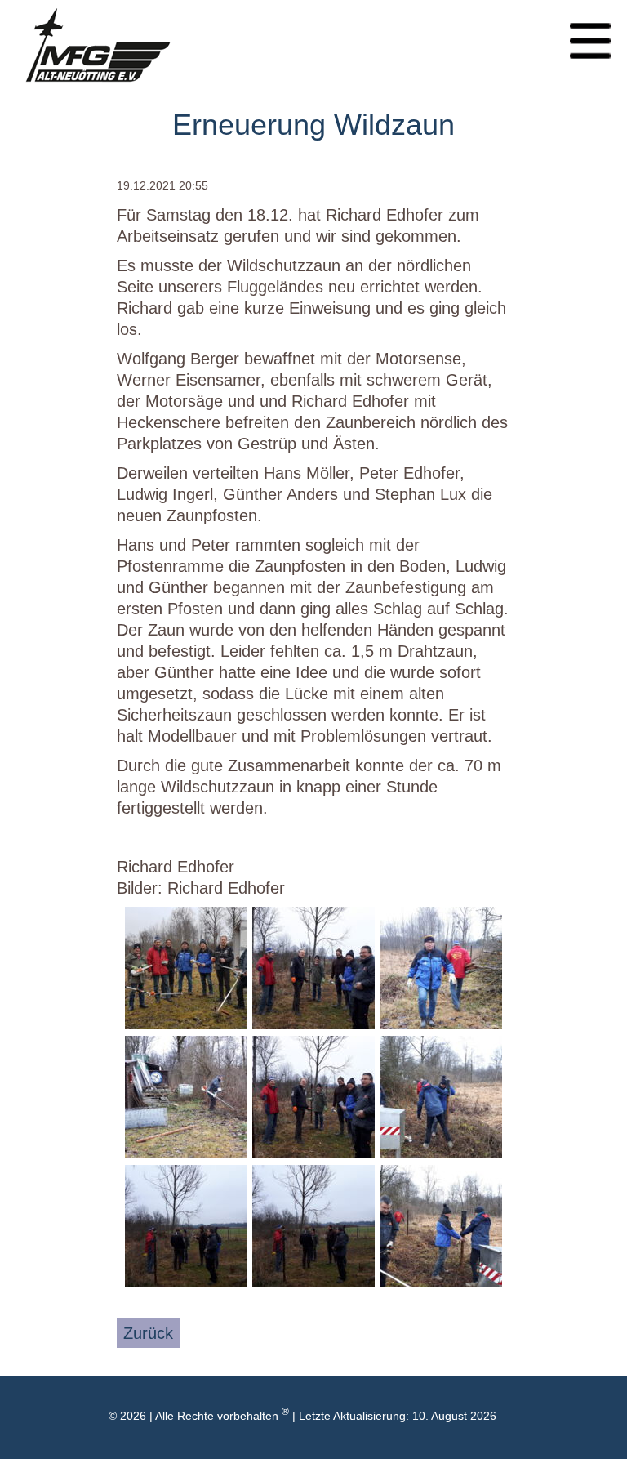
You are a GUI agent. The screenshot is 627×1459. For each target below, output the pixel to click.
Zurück (148, 1333)
